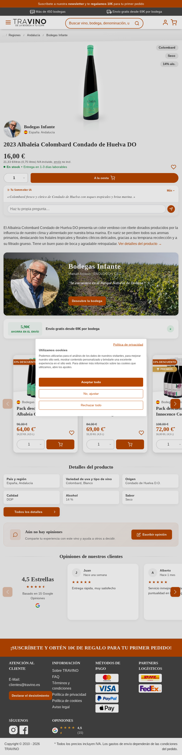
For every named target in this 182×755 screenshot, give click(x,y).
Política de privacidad (128, 344)
